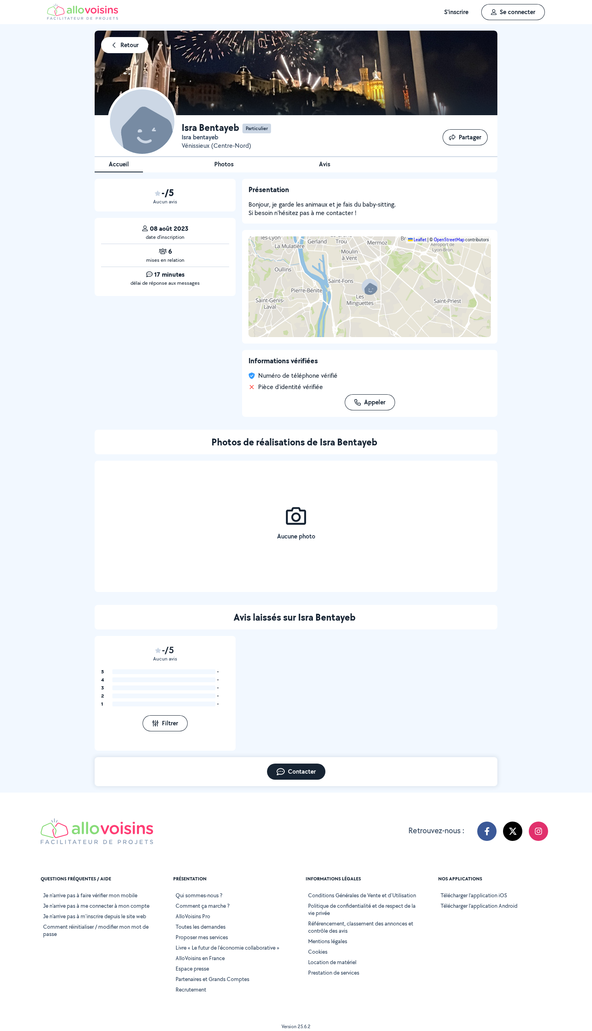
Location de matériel (332, 962)
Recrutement (191, 989)
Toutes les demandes (201, 926)
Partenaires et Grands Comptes (212, 979)
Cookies (317, 951)
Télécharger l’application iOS (474, 895)
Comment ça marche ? (203, 905)
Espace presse (192, 968)
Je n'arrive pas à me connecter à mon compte (96, 905)
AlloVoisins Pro (193, 916)
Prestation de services (333, 972)
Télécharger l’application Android (479, 905)
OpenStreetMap (449, 239)
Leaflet (419, 239)
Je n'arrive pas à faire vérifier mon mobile (90, 895)
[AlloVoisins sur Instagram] (538, 831)
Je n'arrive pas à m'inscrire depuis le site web (94, 916)
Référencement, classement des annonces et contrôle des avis (360, 927)
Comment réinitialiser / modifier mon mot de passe (96, 930)
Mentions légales (327, 941)
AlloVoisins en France (200, 958)
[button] (370, 287)
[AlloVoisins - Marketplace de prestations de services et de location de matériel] (82, 17)
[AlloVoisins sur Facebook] (487, 831)
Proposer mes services (202, 937)
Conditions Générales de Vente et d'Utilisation (362, 895)
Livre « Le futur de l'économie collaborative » (227, 947)
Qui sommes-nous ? (199, 895)
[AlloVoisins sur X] (512, 831)
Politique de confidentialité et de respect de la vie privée (362, 909)
